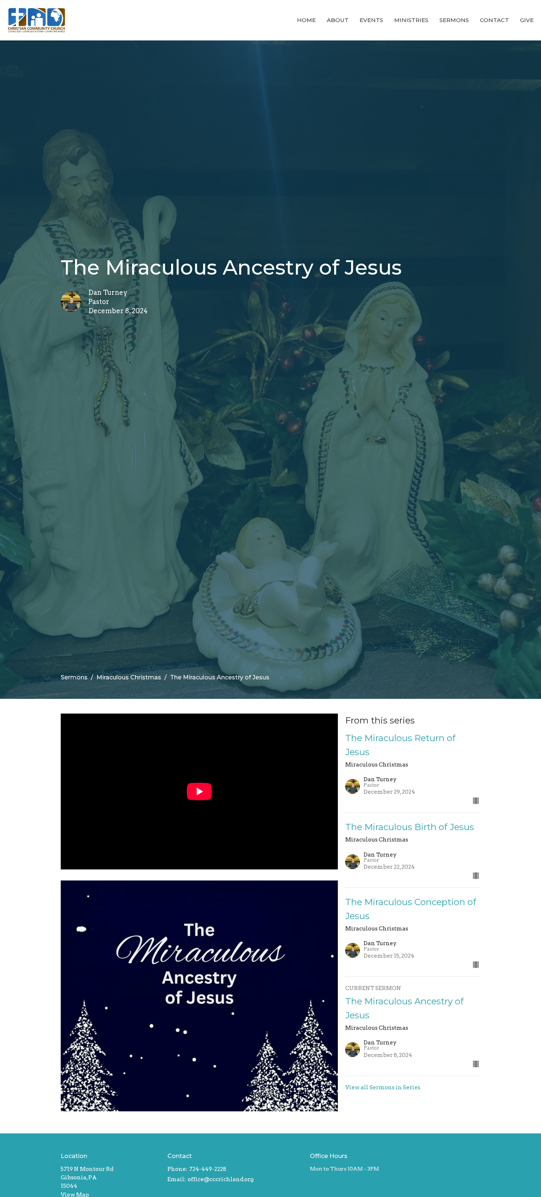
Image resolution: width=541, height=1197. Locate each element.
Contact (494, 20)
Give (527, 20)
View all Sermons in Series (382, 1087)
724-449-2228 (207, 1169)
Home (306, 20)
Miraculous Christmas (128, 677)
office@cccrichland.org (221, 1179)
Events (371, 20)
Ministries (411, 20)
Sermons (454, 20)
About (338, 20)
